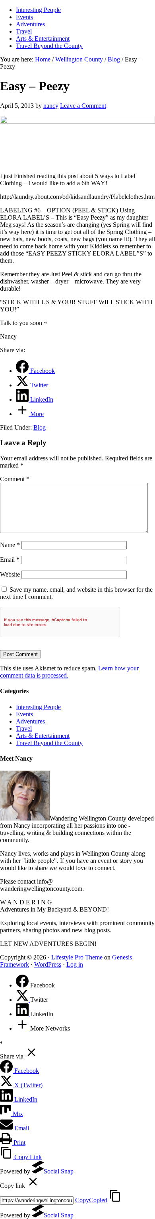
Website (10, 574)
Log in (74, 964)
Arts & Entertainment (43, 735)
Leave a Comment (83, 105)
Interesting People (38, 707)
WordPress (47, 964)
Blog (39, 427)
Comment (14, 479)
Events (24, 714)
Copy (91, 1200)
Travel (24, 728)
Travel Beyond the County (49, 742)
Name (10, 544)
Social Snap (59, 1171)
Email (9, 559)
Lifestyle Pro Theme (77, 957)
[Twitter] (23, 999)
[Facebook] (23, 985)
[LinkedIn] (23, 1014)
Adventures (30, 721)
